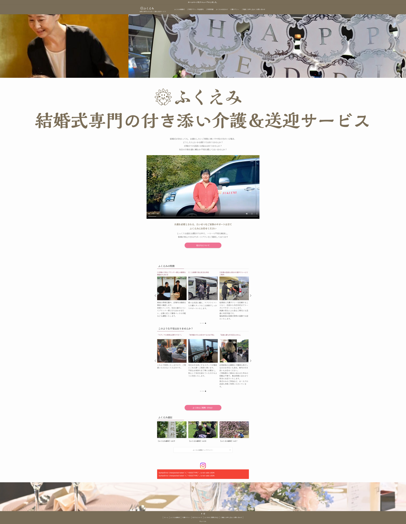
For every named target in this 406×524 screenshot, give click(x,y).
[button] (155, 295)
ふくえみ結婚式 (175, 517)
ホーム (166, 517)
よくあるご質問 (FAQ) (211, 517)
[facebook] (202, 514)
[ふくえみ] (147, 8)
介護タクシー (186, 517)
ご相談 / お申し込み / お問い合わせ (231, 517)
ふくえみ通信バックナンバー (203, 450)
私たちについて (197, 517)
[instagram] (204, 514)
